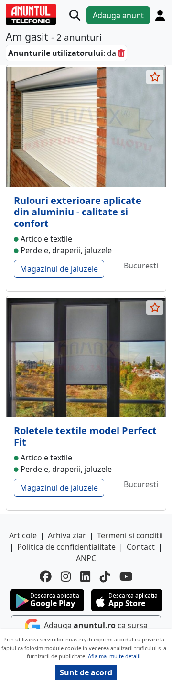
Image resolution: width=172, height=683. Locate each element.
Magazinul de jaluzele (59, 269)
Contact (141, 547)
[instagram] (66, 577)
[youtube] (126, 577)
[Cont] (160, 15)
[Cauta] (74, 15)
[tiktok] (105, 577)
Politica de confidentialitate (66, 547)
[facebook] (45, 577)
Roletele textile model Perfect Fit (85, 436)
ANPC (86, 558)
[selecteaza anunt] (154, 77)
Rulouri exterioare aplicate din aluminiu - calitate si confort (77, 212)
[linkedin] (85, 577)
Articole (23, 535)
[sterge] (121, 53)
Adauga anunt (118, 15)
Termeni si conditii (130, 535)
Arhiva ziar (67, 535)
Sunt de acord (86, 672)
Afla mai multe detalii (114, 656)
